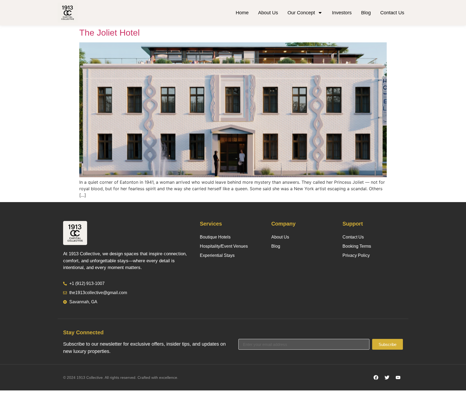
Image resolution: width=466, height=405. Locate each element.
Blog (366, 12)
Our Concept (301, 12)
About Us (268, 12)
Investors (342, 12)
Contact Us (392, 12)
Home (242, 12)
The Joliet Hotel (109, 33)
